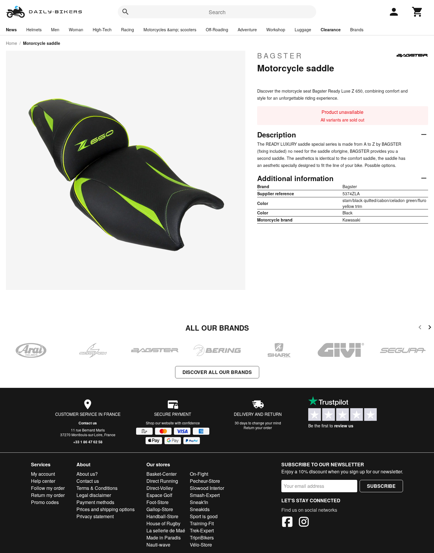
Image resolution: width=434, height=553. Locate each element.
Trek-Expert (202, 530)
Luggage (303, 29)
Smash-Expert (205, 495)
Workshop (275, 29)
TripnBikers (202, 537)
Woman (76, 29)
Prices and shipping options (105, 509)
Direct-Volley (159, 488)
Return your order (258, 427)
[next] (429, 328)
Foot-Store (157, 502)
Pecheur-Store (205, 480)
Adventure (247, 29)
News (11, 29)
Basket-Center (161, 473)
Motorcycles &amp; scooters (169, 29)
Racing (127, 29)
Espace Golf (159, 495)
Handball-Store (162, 516)
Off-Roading (217, 29)
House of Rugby (163, 523)
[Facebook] (287, 522)
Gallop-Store (159, 509)
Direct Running (162, 480)
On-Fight (199, 473)
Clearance (331, 29)
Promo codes (45, 502)
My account (43, 473)
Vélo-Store (201, 544)
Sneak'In (199, 502)
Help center (43, 480)
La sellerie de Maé (165, 530)
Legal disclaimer (93, 495)
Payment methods (95, 502)
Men (55, 29)
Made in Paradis (163, 537)
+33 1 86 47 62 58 (87, 441)
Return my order (48, 495)
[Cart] (417, 12)
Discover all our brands (217, 372)
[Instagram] (304, 522)
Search (217, 12)
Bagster (280, 55)
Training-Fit (202, 523)
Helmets (34, 29)
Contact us (88, 423)
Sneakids (200, 509)
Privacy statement (95, 516)
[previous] (420, 328)
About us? (87, 473)
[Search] (125, 11)
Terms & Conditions (97, 488)
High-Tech (102, 29)
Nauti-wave (158, 544)
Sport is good (204, 516)
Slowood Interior (207, 488)
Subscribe (381, 486)
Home (11, 43)
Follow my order (48, 488)
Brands (356, 29)
